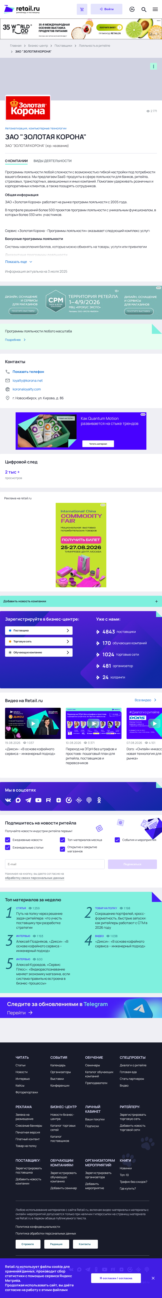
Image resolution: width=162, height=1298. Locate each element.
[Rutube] (48, 800)
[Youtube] (38, 800)
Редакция (56, 1244)
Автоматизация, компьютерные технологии (35, 128)
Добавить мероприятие (94, 1186)
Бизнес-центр (38, 45)
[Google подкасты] (79, 800)
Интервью (23, 1079)
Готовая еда (128, 1072)
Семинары (92, 1065)
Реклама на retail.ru (17, 498)
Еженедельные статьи (28, 847)
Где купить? (128, 1188)
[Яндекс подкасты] (69, 800)
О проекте (28, 1244)
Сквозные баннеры (29, 1125)
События (58, 1057)
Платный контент (28, 1139)
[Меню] (155, 9)
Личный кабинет (93, 1109)
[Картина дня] (132, 9)
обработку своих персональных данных (34, 878)
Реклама (24, 1106)
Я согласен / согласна (116, 1278)
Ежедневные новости (27, 840)
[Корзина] (82, 9)
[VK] (8, 800)
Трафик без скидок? (133, 1182)
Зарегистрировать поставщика (29, 1170)
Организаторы (60, 1072)
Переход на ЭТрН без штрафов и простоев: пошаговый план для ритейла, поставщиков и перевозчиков (91, 756)
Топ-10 (124, 1175)
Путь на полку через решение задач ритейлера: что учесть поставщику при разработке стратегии (39, 920)
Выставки (57, 1079)
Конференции (59, 1085)
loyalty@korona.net (28, 380)
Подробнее (13, 340)
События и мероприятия (139, 840)
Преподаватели (96, 1083)
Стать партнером (132, 1079)
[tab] (16, 161)
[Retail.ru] (29, 9)
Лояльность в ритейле (94, 45)
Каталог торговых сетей (63, 1127)
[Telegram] (28, 800)
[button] (30, 1057)
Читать (22, 1057)
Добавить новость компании (28, 1181)
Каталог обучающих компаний (99, 1074)
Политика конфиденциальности (38, 1227)
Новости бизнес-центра (62, 1117)
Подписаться (132, 864)
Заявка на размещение (24, 1117)
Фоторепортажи (27, 1092)
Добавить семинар (63, 1188)
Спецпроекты (133, 1057)
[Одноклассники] (99, 800)
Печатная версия (28, 1132)
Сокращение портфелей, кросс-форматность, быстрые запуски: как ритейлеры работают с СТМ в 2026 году (121, 920)
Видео (124, 1085)
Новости (22, 1072)
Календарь (57, 1065)
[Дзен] (59, 800)
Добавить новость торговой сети (132, 1127)
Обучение (94, 1057)
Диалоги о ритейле (133, 1065)
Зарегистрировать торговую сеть (133, 1117)
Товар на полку (26, 1146)
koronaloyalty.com (27, 389)
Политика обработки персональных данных (46, 1233)
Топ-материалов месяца (85, 840)
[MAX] (18, 800)
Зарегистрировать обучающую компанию (63, 1177)
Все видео (143, 700)
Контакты (85, 1244)
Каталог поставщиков (59, 1138)
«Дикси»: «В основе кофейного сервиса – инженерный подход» (30, 751)
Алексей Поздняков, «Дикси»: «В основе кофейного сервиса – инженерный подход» (42, 946)
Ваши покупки (95, 1119)
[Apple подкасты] (89, 800)
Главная (16, 45)
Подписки (92, 1126)
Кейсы (20, 1085)
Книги (125, 1160)
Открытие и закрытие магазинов (82, 849)
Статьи (21, 1065)
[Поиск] (144, 9)
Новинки (126, 1168)
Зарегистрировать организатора (98, 1175)
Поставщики (63, 45)
